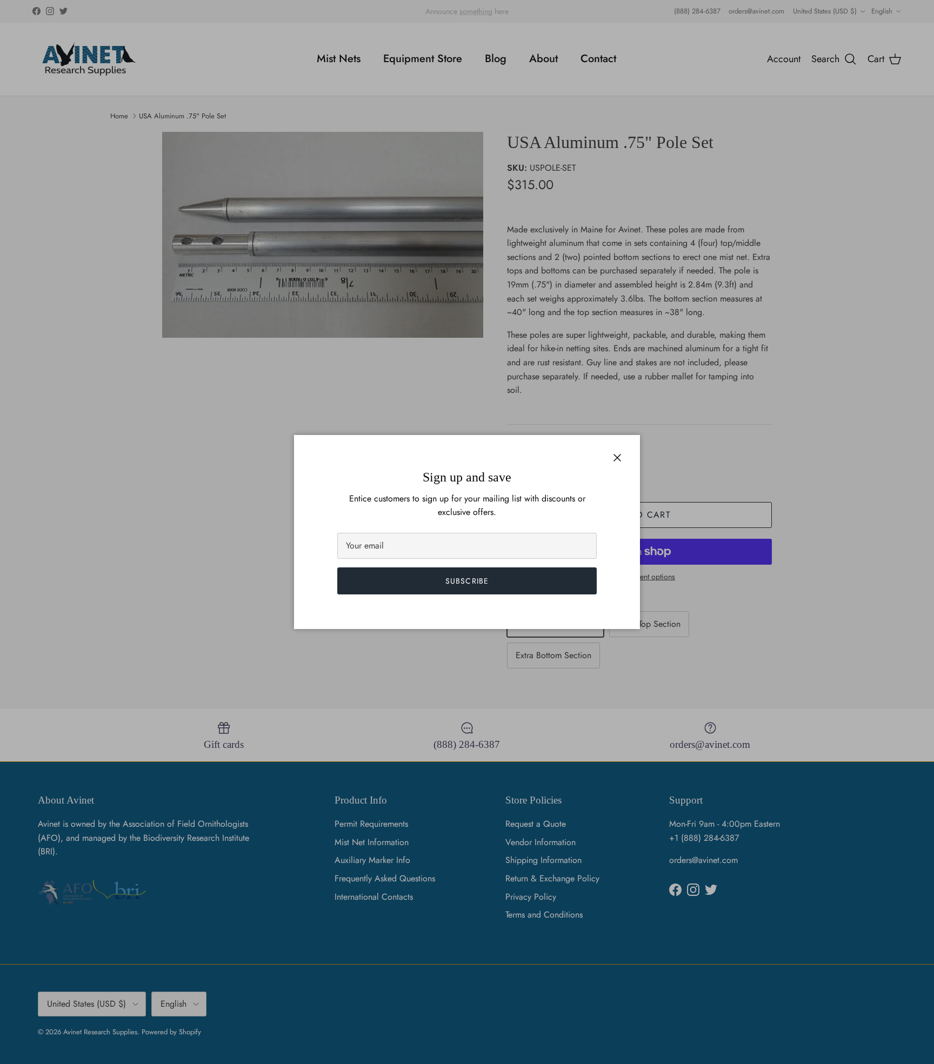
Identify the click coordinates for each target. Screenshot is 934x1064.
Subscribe (467, 581)
